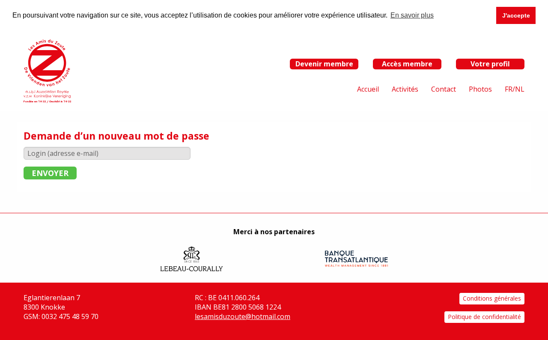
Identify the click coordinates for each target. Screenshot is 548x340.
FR (508, 89)
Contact (443, 89)
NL (519, 89)
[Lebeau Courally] (191, 258)
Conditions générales (492, 298)
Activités (405, 89)
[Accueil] (47, 68)
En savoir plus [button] (412, 15)
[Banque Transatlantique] (356, 259)
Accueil (368, 89)
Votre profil (490, 64)
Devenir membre (324, 64)
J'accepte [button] (516, 15)
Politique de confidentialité (484, 317)
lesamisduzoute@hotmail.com (242, 316)
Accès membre (407, 64)
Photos (480, 89)
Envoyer (50, 173)
